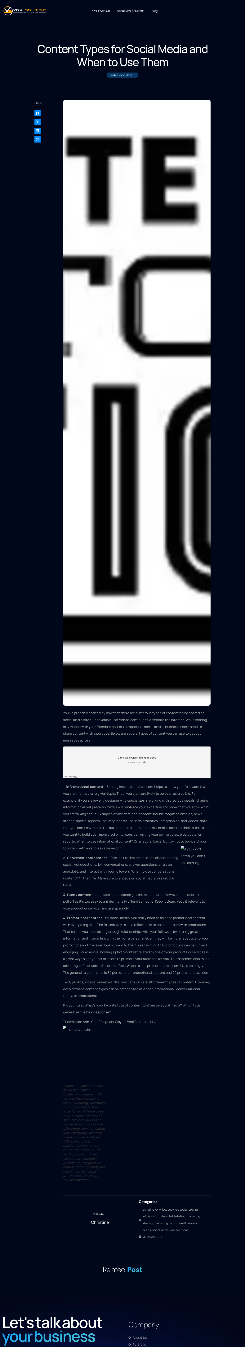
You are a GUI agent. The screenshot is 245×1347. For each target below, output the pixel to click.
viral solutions (179, 1230)
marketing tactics (166, 1223)
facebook (168, 1210)
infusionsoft (150, 1216)
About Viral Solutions (130, 11)
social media (160, 1230)
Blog (155, 11)
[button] (46, 113)
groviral (193, 1210)
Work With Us (100, 11)
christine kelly (151, 1210)
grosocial (181, 1210)
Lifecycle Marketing (172, 1216)
